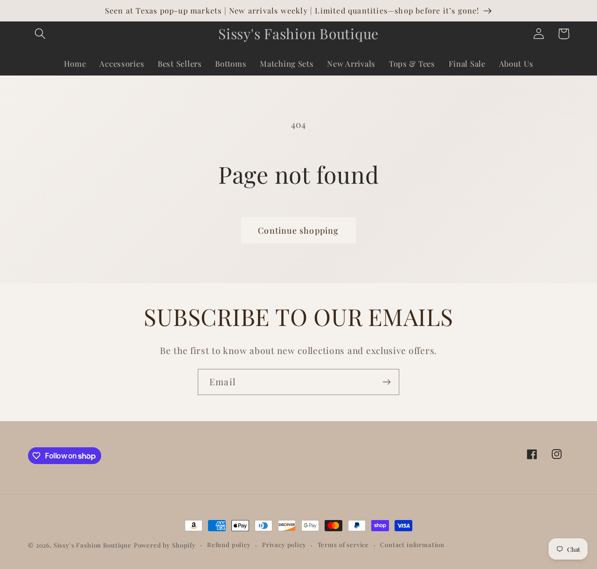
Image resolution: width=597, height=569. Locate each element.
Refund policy (229, 544)
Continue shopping (298, 230)
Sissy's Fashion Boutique (93, 545)
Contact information (412, 544)
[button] (40, 33)
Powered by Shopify (165, 545)
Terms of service (343, 544)
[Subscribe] (386, 382)
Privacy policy (284, 544)
